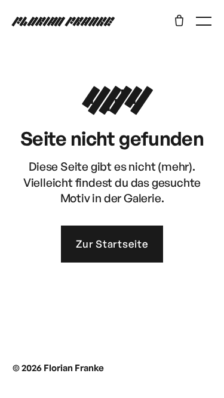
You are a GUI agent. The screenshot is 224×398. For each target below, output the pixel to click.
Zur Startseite (112, 243)
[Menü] (203, 21)
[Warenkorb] (179, 20)
